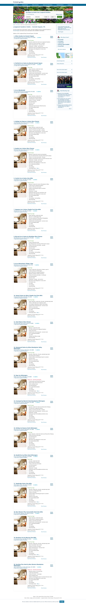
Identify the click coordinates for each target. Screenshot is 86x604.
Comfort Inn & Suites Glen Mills (23, 178)
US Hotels (16, 4)
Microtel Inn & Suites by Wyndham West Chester (28, 236)
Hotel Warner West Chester (22, 322)
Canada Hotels (25, 4)
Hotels (14, 24)
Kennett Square (16, 30)
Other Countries (35, 4)
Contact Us (70, 4)
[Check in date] (30, 17)
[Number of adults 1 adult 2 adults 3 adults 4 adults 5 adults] (53, 16)
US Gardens (18, 24)
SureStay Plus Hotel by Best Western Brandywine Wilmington (28, 565)
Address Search (59, 14)
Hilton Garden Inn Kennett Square (24, 36)
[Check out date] (39, 17)
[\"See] (71, 49)
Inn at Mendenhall (19, 90)
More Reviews (44, 57)
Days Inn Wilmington (20, 375)
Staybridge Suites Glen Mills (23, 483)
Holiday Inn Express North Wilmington (25, 428)
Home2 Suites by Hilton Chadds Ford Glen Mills (28, 295)
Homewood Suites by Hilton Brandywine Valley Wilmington (28, 348)
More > (38, 168)
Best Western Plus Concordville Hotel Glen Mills (28, 512)
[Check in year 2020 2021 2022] (27, 18)
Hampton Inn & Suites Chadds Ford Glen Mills (27, 209)
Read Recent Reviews (31, 57)
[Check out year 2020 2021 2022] (36, 18)
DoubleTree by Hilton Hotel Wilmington (26, 455)
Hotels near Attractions (47, 4)
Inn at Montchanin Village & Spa (23, 263)
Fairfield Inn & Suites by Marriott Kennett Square (28, 63)
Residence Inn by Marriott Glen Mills (25, 537)
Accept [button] (61, 601)
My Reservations (60, 4)
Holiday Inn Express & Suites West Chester (26, 121)
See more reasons (62, 49)
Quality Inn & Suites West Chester (24, 148)
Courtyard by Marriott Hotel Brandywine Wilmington (29, 401)
